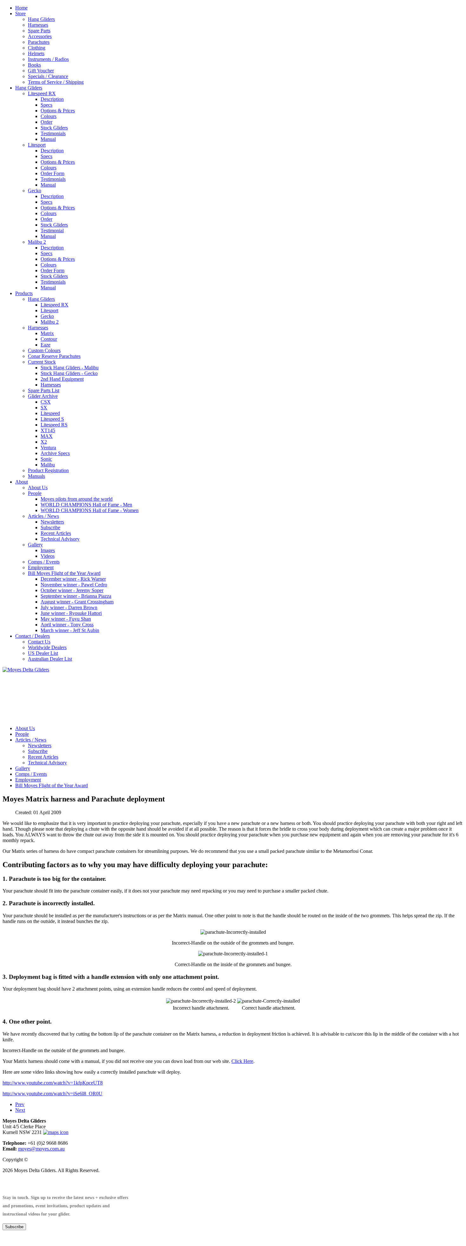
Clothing (36, 47)
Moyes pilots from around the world (77, 499)
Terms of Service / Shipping (56, 82)
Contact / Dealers (32, 636)
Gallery (35, 544)
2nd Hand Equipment (62, 379)
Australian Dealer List (50, 659)
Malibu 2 (37, 242)
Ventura (48, 447)
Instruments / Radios (48, 59)
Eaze (45, 344)
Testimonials (53, 133)
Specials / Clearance (48, 76)
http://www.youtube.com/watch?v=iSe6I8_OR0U (52, 1093)
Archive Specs (55, 453)
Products (24, 293)
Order (46, 122)
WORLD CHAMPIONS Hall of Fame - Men (86, 504)
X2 (44, 442)
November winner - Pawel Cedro (74, 584)
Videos (48, 556)
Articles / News (43, 516)
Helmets (36, 53)
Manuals (36, 476)
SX (44, 407)
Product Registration (48, 470)
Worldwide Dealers (47, 647)
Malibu (48, 464)
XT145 (48, 430)
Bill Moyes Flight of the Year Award (64, 573)
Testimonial (52, 230)
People (35, 493)
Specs (46, 105)
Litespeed (50, 413)
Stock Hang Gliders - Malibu (70, 367)
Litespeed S (52, 419)
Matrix (47, 333)
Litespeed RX (42, 93)
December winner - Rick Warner (73, 579)
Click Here (242, 1061)
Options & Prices (58, 110)
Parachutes (38, 42)
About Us (38, 487)
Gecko (34, 190)
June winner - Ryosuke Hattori (71, 613)
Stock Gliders (54, 127)
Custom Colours (44, 350)
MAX (47, 436)
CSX (46, 402)
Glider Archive (43, 396)
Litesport (37, 145)
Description (52, 99)
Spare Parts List (43, 390)
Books (34, 65)
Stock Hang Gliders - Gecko (69, 373)
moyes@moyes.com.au (41, 1148)
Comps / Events (44, 561)
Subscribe (50, 527)
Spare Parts (39, 30)
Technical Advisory (60, 539)
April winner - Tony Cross (67, 624)
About (21, 482)
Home (21, 7)
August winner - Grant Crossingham (77, 601)
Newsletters (52, 521)
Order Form (52, 173)
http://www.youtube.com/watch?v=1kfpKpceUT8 (53, 1082)
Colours (48, 116)
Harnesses (38, 25)
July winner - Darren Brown (69, 607)
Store (20, 13)
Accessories (40, 36)
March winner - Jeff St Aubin (70, 630)
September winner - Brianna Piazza (76, 596)
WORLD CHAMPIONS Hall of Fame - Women (90, 510)
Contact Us (39, 641)
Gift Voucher (41, 70)
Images (48, 550)
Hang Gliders (41, 19)
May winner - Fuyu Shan (66, 619)
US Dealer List (43, 653)
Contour (49, 339)
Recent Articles (56, 533)
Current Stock (42, 362)
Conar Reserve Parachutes (54, 356)
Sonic (46, 459)
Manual (48, 139)
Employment (41, 567)
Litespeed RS (54, 424)
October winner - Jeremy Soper (72, 590)
